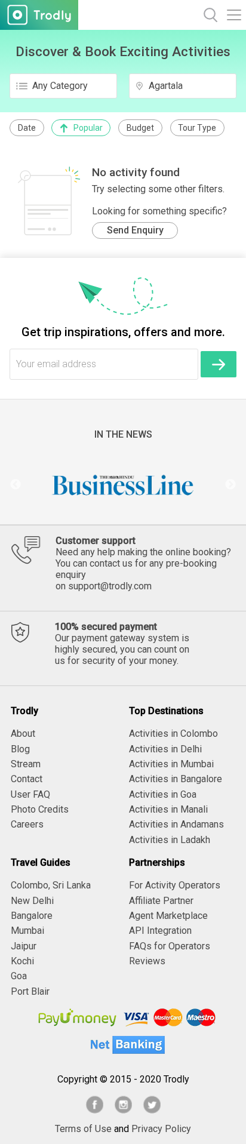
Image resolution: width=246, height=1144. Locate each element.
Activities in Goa (162, 794)
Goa (19, 976)
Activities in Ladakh (169, 839)
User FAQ (30, 794)
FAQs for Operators (169, 946)
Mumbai (27, 930)
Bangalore (32, 915)
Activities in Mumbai (171, 764)
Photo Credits (40, 809)
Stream (26, 764)
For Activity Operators (174, 885)
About (23, 733)
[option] (123, 485)
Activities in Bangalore (175, 779)
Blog (20, 749)
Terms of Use (83, 1128)
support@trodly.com (110, 586)
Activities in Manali (168, 809)
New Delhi (32, 900)
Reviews (147, 961)
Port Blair (30, 991)
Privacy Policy (161, 1128)
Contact (26, 779)
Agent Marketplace (168, 915)
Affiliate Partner (161, 900)
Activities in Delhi (165, 749)
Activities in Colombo (173, 733)
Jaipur (23, 946)
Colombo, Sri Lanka (51, 885)
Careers (27, 824)
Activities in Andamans (176, 824)
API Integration (160, 930)
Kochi (22, 961)
